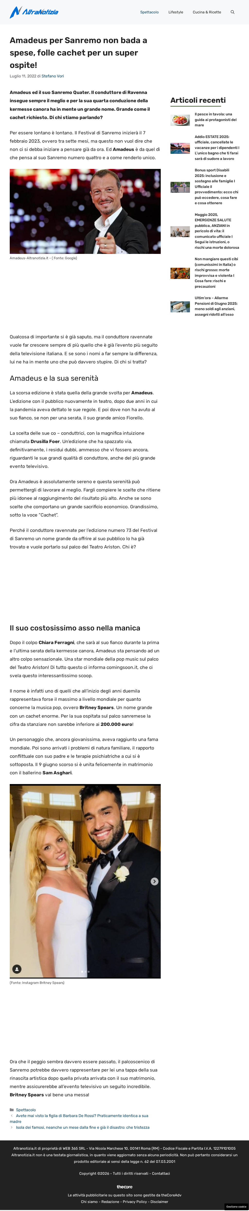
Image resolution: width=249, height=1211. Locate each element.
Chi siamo (89, 1202)
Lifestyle (176, 12)
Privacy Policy (135, 1202)
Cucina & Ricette (207, 12)
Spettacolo (149, 12)
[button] (232, 12)
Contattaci (161, 1173)
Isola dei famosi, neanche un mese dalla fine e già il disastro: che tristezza (83, 1127)
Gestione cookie (236, 1206)
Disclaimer (159, 1202)
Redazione (110, 1202)
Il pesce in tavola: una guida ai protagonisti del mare (216, 119)
